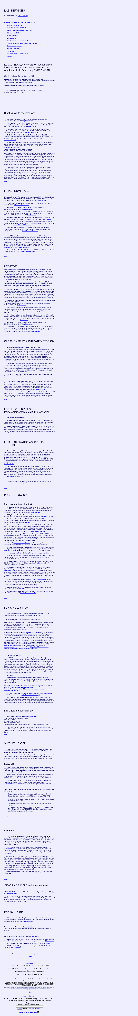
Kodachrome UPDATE (14, 25)
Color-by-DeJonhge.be (22, 588)
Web (33, 1008)
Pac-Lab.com (31, 215)
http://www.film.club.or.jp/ (31, 695)
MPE (49, 943)
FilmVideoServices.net (21, 205)
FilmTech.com (40, 563)
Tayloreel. (35, 936)
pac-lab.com (31, 126)
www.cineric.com (24, 522)
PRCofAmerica (16, 947)
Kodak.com (24, 320)
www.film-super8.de (11, 645)
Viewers (9, 56)
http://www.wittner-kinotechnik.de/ (41, 693)
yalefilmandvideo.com (30, 132)
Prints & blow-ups (13, 48)
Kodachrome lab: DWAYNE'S (16, 28)
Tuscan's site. (28, 927)
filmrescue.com (39, 389)
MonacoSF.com (9, 570)
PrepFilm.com (46, 219)
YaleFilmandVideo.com (30, 231)
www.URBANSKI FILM (11, 783)
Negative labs (11, 38)
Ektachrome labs (12, 35)
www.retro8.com (31, 632)
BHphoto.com (49, 941)
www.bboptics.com (47, 516)
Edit (24, 996)
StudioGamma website (28, 593)
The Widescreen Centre (22, 543)
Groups (38, 1008)
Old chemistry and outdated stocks (19, 41)
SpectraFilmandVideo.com (22, 225)
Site (29, 1008)
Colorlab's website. (13, 476)
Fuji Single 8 (11, 51)
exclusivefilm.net (10, 140)
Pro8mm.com (21, 305)
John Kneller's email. (39, 579)
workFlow (31, 996)
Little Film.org (23, 16)
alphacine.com (28, 121)
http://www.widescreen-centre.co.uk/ (20, 687)
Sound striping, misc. (14, 46)
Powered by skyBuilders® (28, 1012)
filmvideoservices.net (11, 147)
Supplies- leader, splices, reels (17, 53)
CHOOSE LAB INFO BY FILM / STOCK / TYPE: (19, 22)
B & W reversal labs (13, 33)
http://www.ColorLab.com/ (36, 531)
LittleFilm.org (29, 963)
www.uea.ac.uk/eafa (11, 550)
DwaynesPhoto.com (15, 80)
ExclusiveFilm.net (40, 200)
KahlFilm (18, 553)
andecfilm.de (35, 331)
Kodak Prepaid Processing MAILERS (19, 30)
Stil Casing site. (28, 921)
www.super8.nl (34, 539)
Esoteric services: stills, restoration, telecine (22, 43)
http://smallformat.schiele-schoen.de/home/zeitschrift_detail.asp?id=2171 (26, 647)
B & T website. (9, 464)
